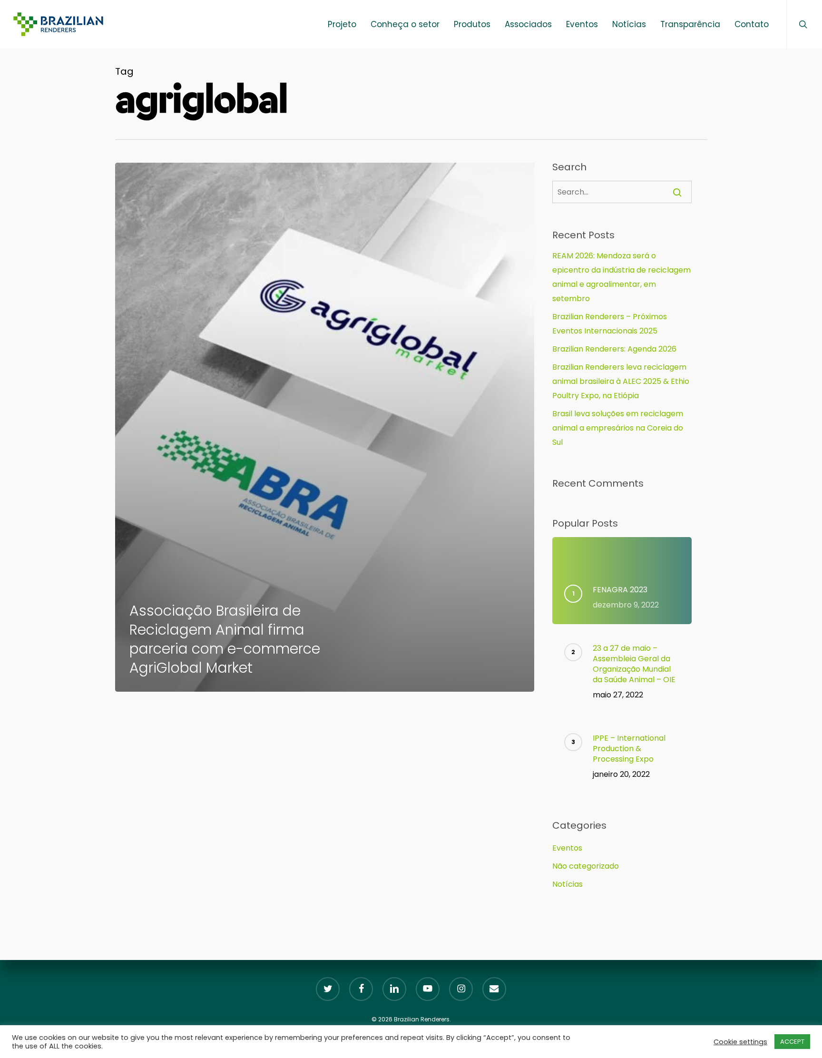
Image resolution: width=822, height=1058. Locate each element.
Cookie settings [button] (740, 1042)
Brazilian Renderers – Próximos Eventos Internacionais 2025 (609, 323)
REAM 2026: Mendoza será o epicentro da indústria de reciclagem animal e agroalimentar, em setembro (621, 277)
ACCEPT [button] (792, 1041)
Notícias (567, 884)
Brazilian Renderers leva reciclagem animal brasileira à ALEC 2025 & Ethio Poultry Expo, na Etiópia (620, 381)
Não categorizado (585, 866)
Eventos (567, 847)
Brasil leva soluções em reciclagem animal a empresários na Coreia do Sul (617, 428)
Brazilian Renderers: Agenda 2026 (614, 348)
